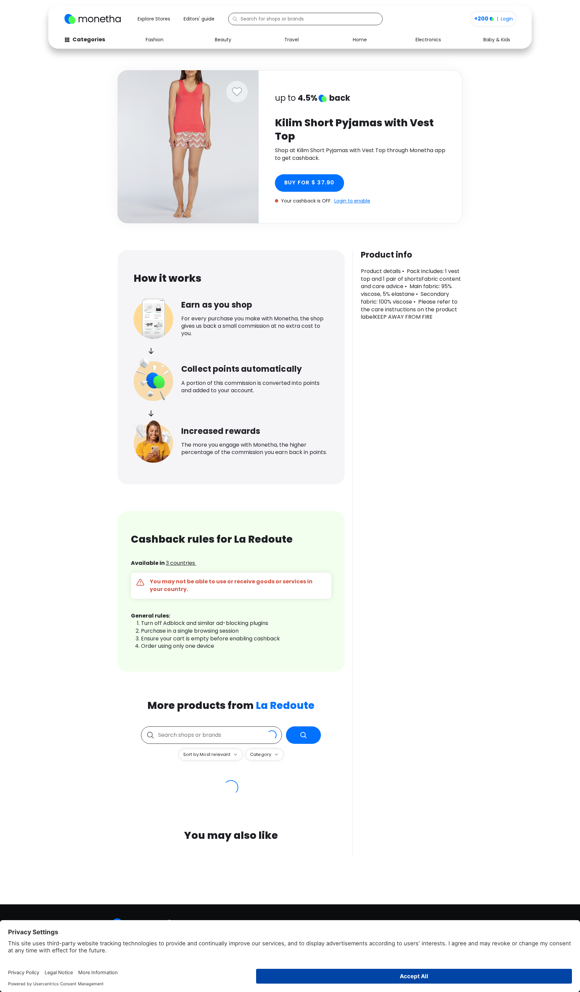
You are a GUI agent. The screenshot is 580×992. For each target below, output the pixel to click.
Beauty (223, 39)
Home (360, 39)
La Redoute (285, 705)
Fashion (154, 39)
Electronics (428, 39)
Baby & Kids (496, 39)
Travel (291, 39)
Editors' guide (199, 18)
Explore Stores (154, 18)
